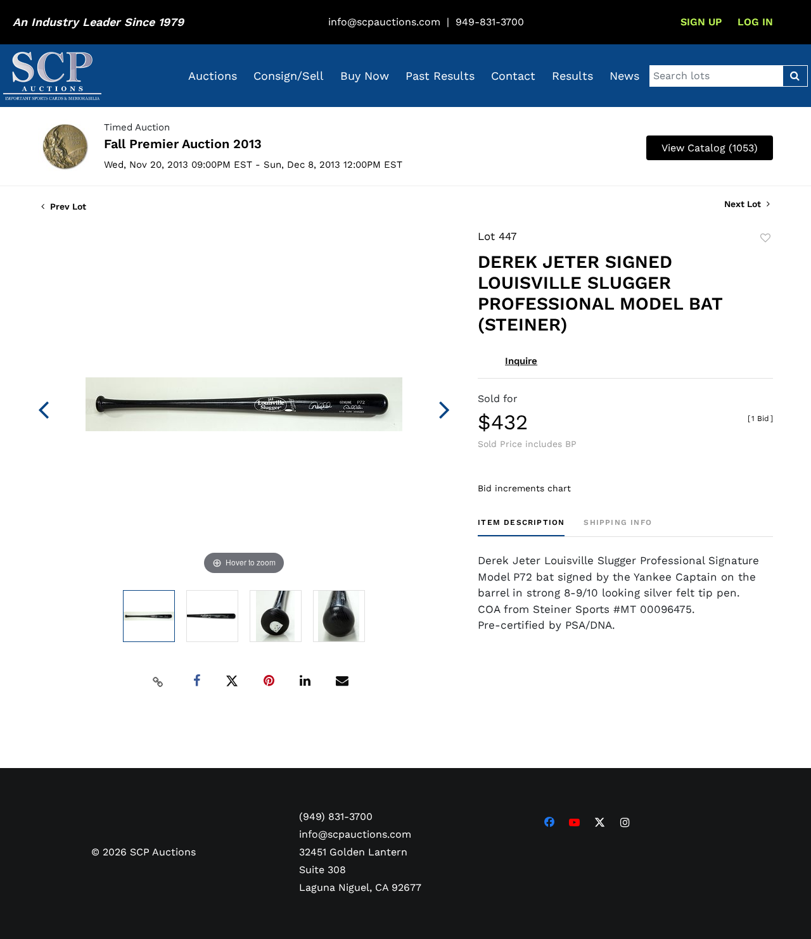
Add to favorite (765, 238)
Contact (513, 75)
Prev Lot (67, 206)
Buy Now (364, 75)
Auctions (212, 75)
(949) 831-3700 (336, 816)
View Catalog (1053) (709, 148)
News (624, 75)
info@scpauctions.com (384, 22)
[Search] (794, 76)
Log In (755, 22)
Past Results (440, 75)
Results (572, 75)
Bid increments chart (524, 488)
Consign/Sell (288, 75)
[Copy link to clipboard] (158, 681)
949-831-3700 (490, 22)
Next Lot (743, 204)
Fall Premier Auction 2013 (183, 143)
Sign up (701, 22)
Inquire (521, 361)
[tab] (521, 527)
